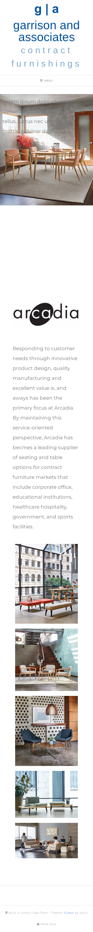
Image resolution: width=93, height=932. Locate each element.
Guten (69, 912)
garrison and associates (46, 31)
